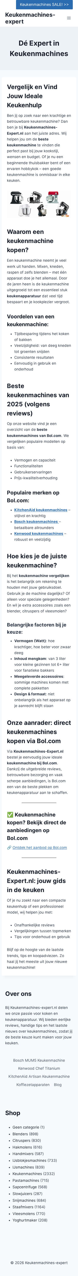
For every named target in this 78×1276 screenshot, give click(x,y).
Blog (58, 1085)
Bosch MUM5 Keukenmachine (39, 1060)
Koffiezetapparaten (33, 1085)
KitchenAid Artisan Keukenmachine (39, 1076)
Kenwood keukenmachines (38, 533)
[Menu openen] (69, 18)
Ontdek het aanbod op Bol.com (40, 847)
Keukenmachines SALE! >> (44, 4)
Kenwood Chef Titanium (39, 1068)
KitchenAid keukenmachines (40, 510)
